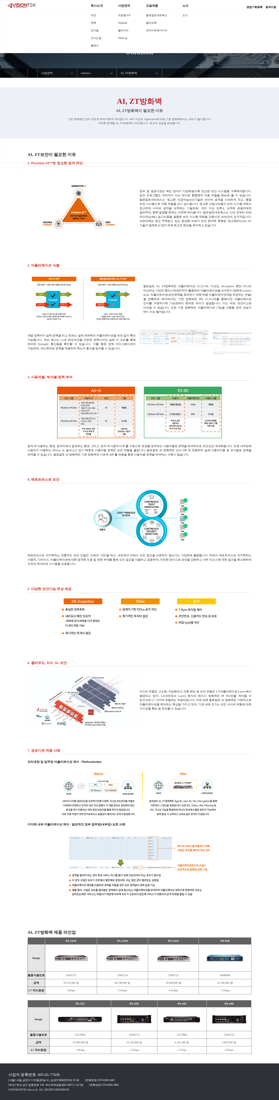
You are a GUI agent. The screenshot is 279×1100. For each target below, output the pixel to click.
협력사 (95, 45)
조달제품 (152, 5)
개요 (93, 15)
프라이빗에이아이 (156, 30)
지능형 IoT (124, 15)
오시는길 (96, 38)
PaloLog (122, 38)
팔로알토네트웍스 (156, 15)
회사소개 (97, 5)
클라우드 (123, 30)
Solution (122, 22)
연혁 (93, 22)
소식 (185, 5)
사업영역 (124, 5)
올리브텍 (151, 22)
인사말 (95, 30)
